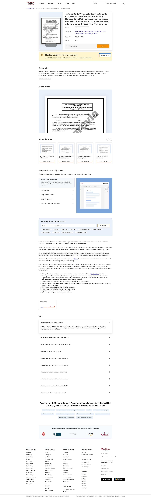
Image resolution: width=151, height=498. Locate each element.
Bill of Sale (47, 457)
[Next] (111, 139)
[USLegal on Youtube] (115, 456)
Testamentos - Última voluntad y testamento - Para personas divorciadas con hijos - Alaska (90, 32)
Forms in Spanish (67, 474)
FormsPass (84, 476)
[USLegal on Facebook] (107, 456)
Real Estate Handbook (68, 489)
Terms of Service (90, 496)
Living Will (56, 229)
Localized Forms (67, 477)
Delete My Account (68, 468)
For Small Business (86, 464)
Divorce (28, 459)
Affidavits (47, 452)
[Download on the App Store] (106, 479)
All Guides (65, 491)
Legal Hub (65, 452)
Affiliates (65, 463)
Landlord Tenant (30, 470)
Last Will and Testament (84, 229)
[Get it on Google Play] (119, 479)
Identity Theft (29, 466)
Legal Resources (67, 459)
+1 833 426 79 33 (106, 462)
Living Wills (47, 472)
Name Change (30, 474)
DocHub (84, 485)
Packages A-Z (29, 483)
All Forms (47, 486)
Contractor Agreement (81, 232)
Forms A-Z (47, 488)
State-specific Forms (68, 479)
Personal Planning (30, 477)
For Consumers (85, 462)
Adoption (28, 452)
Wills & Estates (30, 481)
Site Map (65, 470)
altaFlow (84, 483)
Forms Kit (65, 481)
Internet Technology (50, 468)
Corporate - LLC (49, 459)
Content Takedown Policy (108, 496)
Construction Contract (67, 232)
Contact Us (66, 466)
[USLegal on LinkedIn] (111, 456)
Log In (76, 259)
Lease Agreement (46, 229)
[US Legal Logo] (105, 449)
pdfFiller (84, 479)
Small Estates (48, 481)
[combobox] (99, 3)
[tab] (57, 183)
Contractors (29, 457)
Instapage (84, 487)
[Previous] (107, 139)
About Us (65, 454)
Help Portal (66, 457)
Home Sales (29, 461)
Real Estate (47, 479)
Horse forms (56, 232)
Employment (29, 463)
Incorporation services (87, 454)
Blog (64, 461)
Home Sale (73, 229)
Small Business (30, 479)
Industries (65, 472)
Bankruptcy (29, 454)
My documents (95, 274)
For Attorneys (85, 466)
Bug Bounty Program (120, 496)
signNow (84, 481)
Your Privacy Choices (80, 496)
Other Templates (49, 490)
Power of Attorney (97, 229)
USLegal (84, 474)
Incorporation (29, 468)
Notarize (84, 452)
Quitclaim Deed (46, 232)
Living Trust (64, 229)
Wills (46, 483)
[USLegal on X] (102, 456)
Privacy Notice (98, 496)
